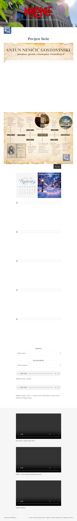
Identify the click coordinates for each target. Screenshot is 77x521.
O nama (31, 517)
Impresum (48, 517)
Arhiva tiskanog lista (57, 517)
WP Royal (13, 517)
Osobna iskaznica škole (39, 517)
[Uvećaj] (59, 175)
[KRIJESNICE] (38, 12)
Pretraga (57, 167)
